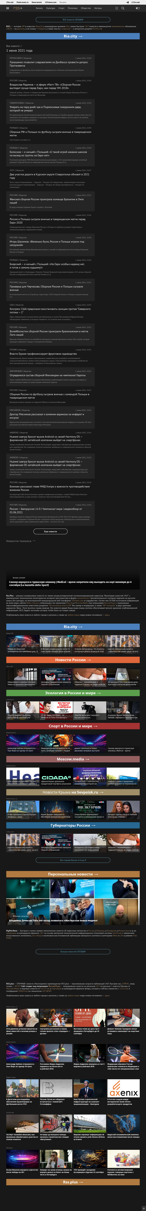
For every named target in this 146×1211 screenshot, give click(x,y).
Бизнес (39, 8)
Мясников (15, 410)
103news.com (50, 2)
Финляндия (16, 371)
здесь (107, 615)
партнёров (56, 988)
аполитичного (83, 598)
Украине (100, 930)
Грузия (13, 349)
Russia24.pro (110, 603)
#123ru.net (97, 28)
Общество (86, 8)
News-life (9, 633)
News (115, 935)
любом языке (74, 615)
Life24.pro (10, 699)
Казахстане (124, 930)
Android (14, 432)
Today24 (42, 28)
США (12, 304)
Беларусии (111, 930)
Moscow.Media (81, 603)
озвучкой (66, 28)
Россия (13, 80)
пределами (11, 933)
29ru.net (9, 2)
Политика (72, 8)
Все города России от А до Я (73, 860)
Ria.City (69, 603)
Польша (14, 127)
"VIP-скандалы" (109, 605)
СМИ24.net (23, 991)
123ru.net (135, 2)
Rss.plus (63, 2)
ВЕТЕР (18, 986)
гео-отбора (37, 935)
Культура (50, 8)
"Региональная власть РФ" (60, 605)
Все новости (13, 46)
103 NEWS (47, 991)
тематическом (118, 26)
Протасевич (16, 58)
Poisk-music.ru (11, 799)
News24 (39, 26)
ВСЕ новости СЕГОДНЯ (73, 19)
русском (21, 28)
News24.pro (10, 766)
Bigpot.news (11, 1077)
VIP (23, 26)
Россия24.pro (54, 986)
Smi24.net (116, 933)
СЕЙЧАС (125, 983)
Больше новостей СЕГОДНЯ (73, 951)
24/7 (87, 26)
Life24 (9, 28)
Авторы (98, 8)
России (91, 930)
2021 (12, 170)
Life (121, 935)
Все (68, 26)
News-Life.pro (32, 603)
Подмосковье (17, 103)
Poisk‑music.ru (23, 2)
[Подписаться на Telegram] (127, 2)
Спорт (61, 8)
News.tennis (37, 2)
